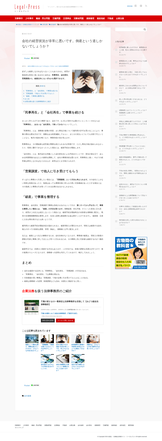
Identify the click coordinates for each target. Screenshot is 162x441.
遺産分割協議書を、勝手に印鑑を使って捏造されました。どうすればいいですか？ (133, 159)
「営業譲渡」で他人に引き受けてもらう (38, 93)
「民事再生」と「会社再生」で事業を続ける (40, 91)
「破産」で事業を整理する (33, 96)
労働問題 (57, 18)
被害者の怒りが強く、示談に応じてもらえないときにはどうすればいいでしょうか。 (133, 74)
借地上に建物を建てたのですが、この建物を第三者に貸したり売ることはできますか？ (133, 123)
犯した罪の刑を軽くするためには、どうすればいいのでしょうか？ (133, 100)
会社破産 (27, 396)
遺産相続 (101, 18)
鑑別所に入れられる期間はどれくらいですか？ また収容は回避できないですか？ (133, 88)
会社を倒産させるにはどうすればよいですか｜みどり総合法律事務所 (48, 66)
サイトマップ (19, 427)
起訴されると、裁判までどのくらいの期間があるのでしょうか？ (133, 185)
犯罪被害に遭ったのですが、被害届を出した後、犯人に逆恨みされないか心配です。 (133, 49)
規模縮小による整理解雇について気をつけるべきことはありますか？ (133, 197)
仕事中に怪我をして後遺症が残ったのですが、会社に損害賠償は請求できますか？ (133, 209)
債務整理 (90, 18)
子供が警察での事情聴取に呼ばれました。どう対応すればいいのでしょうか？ (133, 136)
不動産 (110, 18)
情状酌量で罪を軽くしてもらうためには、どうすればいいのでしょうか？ (132, 147)
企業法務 (120, 18)
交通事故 (67, 18)
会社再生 (89, 425)
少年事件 (29, 18)
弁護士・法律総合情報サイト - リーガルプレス (122, 436)
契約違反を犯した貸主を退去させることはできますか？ (133, 221)
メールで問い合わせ (65, 320)
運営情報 (129, 6)
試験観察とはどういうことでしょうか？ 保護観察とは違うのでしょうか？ (133, 111)
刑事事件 (19, 18)
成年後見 (122, 425)
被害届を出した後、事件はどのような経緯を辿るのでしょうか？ (133, 62)
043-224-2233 (47, 320)
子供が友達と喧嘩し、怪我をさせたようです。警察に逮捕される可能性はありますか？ (133, 173)
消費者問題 (79, 18)
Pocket (27, 58)
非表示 (42, 86)
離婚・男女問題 (43, 18)
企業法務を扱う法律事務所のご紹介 (37, 101)
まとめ (26, 99)
